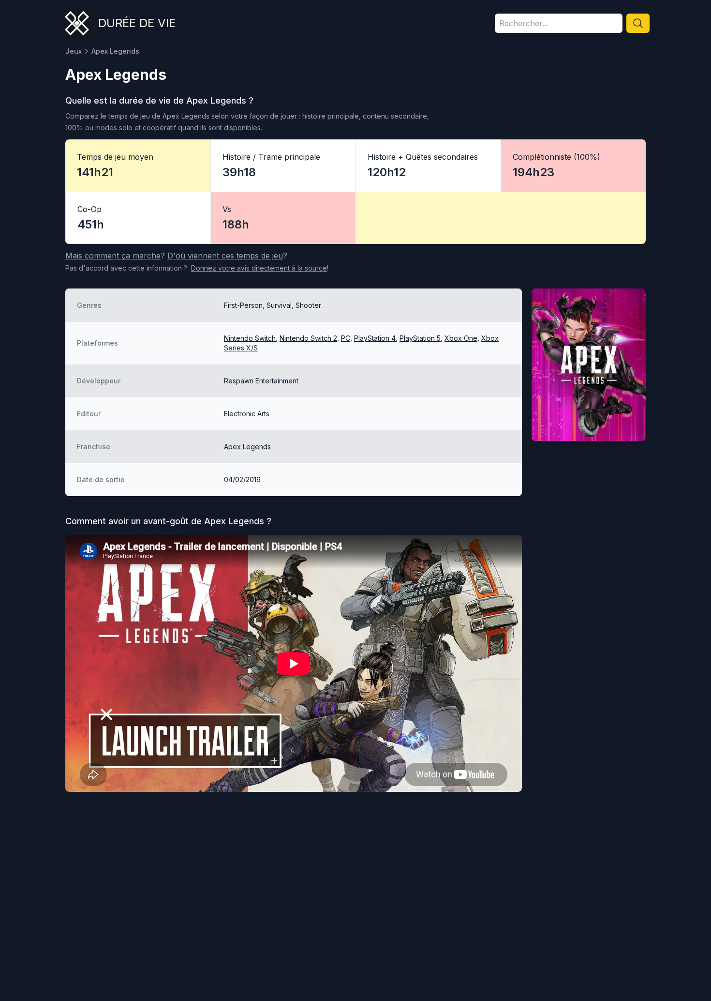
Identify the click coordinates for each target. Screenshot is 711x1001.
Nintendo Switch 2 (308, 338)
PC (345, 338)
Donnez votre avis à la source (259, 268)
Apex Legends (247, 446)
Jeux (73, 51)
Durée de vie (137, 23)
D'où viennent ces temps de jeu (225, 255)
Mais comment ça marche (113, 255)
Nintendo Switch (250, 338)
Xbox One (460, 338)
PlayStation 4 (375, 338)
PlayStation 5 (420, 338)
